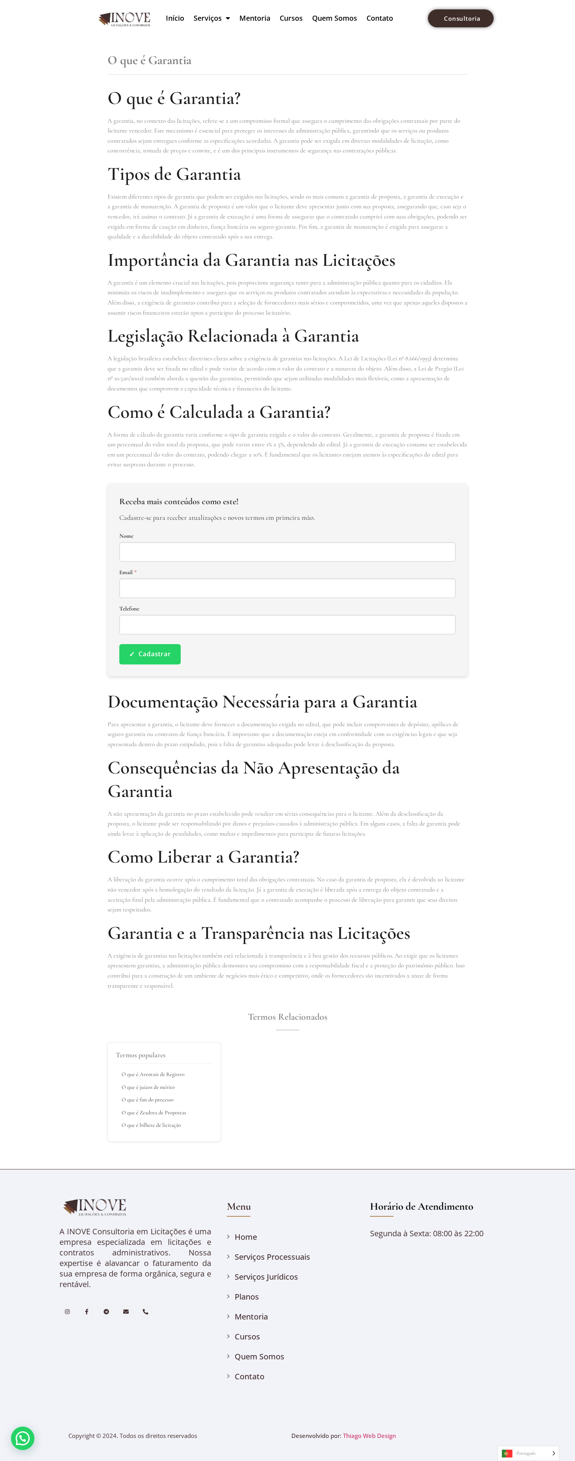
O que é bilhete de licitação (151, 1125)
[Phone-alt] (145, 1311)
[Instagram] (67, 1311)
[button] (22, 1438)
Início (175, 18)
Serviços (208, 18)
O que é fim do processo (148, 1099)
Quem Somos (334, 18)
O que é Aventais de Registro (153, 1074)
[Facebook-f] (86, 1311)
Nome (126, 536)
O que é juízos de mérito (148, 1087)
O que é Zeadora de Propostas (154, 1112)
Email (128, 572)
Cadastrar (150, 654)
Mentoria (254, 18)
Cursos (291, 18)
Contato (380, 18)
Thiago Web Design (369, 1436)
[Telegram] (106, 1311)
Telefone (129, 609)
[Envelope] (126, 1311)
